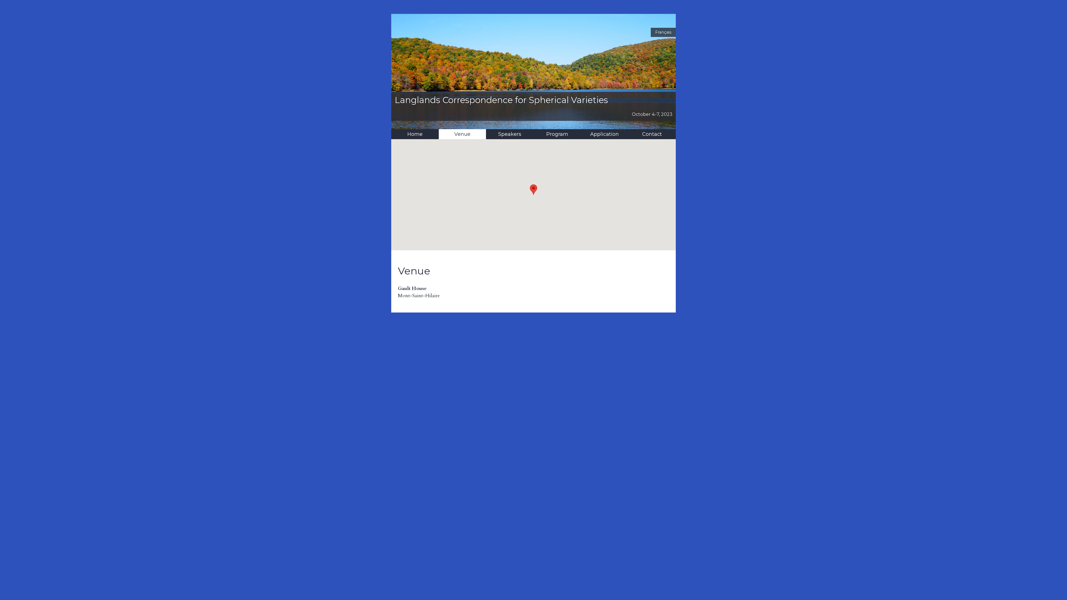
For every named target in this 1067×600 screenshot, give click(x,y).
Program (557, 134)
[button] (533, 189)
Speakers (509, 134)
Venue (462, 134)
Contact (652, 134)
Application (604, 134)
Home (415, 134)
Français (663, 32)
